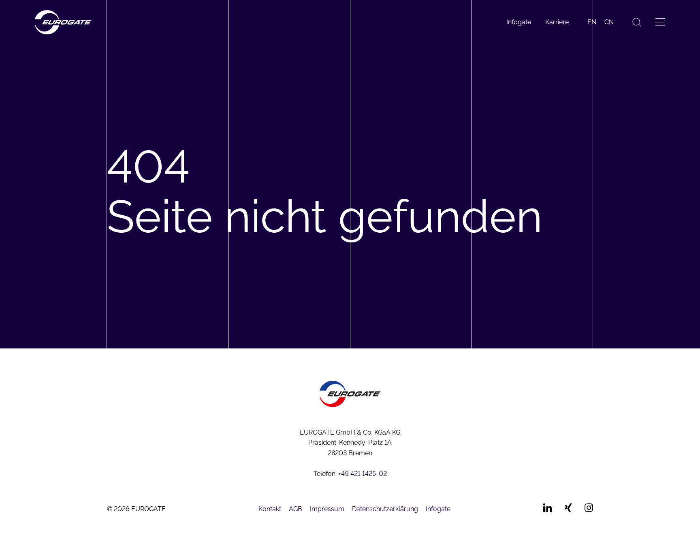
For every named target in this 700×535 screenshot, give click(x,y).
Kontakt (269, 509)
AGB (295, 509)
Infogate (518, 22)
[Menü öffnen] (660, 22)
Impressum (327, 509)
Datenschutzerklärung (385, 509)
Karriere (557, 22)
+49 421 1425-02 (362, 474)
